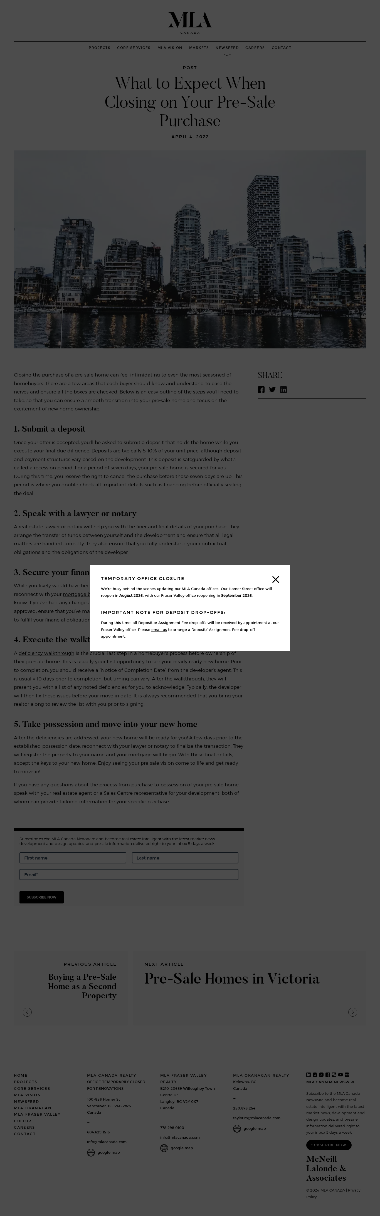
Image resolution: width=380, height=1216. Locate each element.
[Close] (275, 579)
